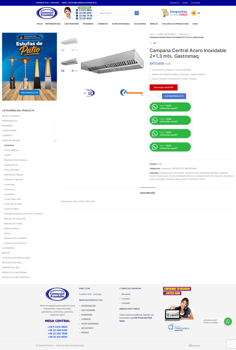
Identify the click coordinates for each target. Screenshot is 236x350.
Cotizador (126, 303)
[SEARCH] (137, 13)
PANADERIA (7, 125)
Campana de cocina (166, 176)
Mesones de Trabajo (13, 223)
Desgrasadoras (11, 165)
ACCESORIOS (8, 248)
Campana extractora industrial (209, 176)
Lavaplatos (9, 194)
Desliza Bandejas (11, 169)
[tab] (147, 191)
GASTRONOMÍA (88, 310)
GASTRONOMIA (9, 130)
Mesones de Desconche (15, 218)
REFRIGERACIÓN (88, 306)
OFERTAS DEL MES (10, 267)
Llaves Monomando (13, 204)
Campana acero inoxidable (172, 173)
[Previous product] (151, 43)
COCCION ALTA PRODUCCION (16, 258)
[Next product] (158, 43)
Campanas (9, 145)
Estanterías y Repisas (13, 174)
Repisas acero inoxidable (15, 238)
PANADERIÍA (86, 315)
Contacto (126, 299)
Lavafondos (9, 184)
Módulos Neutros (11, 228)
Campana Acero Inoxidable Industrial (201, 173)
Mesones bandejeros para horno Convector (23, 213)
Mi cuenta (126, 294)
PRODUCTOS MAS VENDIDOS (15, 277)
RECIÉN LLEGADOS (11, 116)
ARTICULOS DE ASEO (12, 262)
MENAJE (6, 253)
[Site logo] (47, 13)
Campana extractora (185, 176)
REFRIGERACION (9, 121)
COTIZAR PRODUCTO (174, 96)
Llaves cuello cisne (12, 199)
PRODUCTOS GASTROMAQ (14, 272)
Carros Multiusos (11, 150)
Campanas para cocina (176, 179)
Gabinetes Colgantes (13, 179)
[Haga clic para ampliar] (84, 93)
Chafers (7, 155)
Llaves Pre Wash (11, 209)
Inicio (152, 34)
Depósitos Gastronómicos (15, 160)
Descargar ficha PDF (164, 87)
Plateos (7, 233)
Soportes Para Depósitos (15, 243)
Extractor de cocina (196, 179)
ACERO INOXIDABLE (11, 140)
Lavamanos (9, 189)
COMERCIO (7, 135)
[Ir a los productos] (154, 43)
